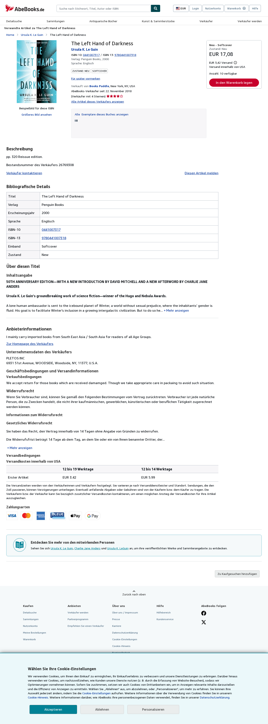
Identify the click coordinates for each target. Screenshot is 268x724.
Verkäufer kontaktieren (24, 173)
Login (195, 8)
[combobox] (104, 8)
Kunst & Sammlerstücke (158, 21)
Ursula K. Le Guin (32, 34)
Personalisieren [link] (153, 709)
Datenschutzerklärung (125, 632)
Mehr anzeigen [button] (177, 310)
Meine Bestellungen (34, 632)
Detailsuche (14, 21)
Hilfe (255, 8)
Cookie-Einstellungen (96, 693)
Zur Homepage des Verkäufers (29, 344)
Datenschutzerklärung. (215, 697)
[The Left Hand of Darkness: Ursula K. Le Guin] (37, 71)
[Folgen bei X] (203, 623)
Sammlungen (55, 21)
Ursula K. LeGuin (118, 548)
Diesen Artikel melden (201, 173)
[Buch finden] (155, 8)
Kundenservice (165, 619)
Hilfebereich (164, 612)
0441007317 (91, 55)
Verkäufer (206, 21)
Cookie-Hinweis (121, 646)
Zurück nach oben (134, 594)
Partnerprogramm (78, 619)
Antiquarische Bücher (103, 21)
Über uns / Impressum (125, 612)
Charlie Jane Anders (87, 548)
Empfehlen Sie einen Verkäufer (86, 625)
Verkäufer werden (250, 21)
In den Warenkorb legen (234, 82)
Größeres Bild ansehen (37, 114)
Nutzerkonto (213, 8)
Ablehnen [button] (102, 709)
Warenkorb (29, 639)
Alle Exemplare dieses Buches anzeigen (101, 114)
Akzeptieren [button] (53, 709)
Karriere (116, 625)
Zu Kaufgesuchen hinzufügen (237, 574)
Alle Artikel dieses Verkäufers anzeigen (97, 101)
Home (10, 34)
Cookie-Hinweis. (38, 697)
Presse (116, 619)
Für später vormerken (85, 78)
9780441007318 (54, 238)
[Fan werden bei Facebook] (203, 614)
